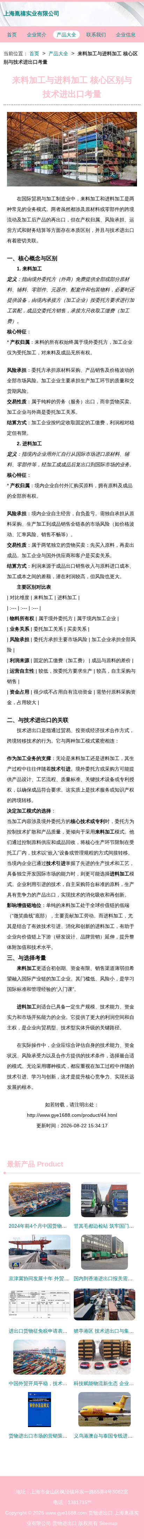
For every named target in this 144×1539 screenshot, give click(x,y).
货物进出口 (100, 1513)
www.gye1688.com (66, 1513)
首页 (12, 34)
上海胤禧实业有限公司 (31, 13)
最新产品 (21, 1164)
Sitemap (108, 1523)
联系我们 (96, 34)
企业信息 (126, 34)
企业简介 (36, 34)
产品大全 (66, 34)
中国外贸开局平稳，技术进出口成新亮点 (53, 1383)
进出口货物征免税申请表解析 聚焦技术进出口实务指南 (68, 1331)
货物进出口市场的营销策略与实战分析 (50, 1436)
